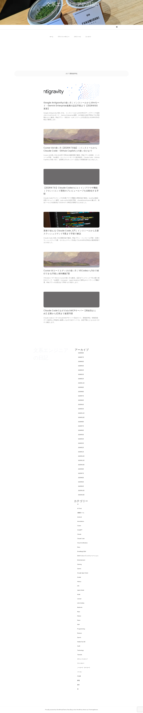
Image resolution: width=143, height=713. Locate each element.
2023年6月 (81, 477)
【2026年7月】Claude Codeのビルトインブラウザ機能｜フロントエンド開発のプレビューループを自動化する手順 (71, 190)
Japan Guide (80, 590)
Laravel (79, 598)
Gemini (79, 568)
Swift (78, 646)
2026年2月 (81, 378)
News (78, 620)
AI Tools (79, 508)
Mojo (78, 611)
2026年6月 (81, 361)
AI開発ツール (80, 512)
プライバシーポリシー (63, 36)
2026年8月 (81, 353)
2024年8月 (81, 421)
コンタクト (88, 36)
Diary (78, 547)
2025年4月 (81, 404)
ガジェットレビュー (82, 659)
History (79, 581)
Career (79, 525)
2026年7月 (81, 357)
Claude (79, 534)
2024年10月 (81, 417)
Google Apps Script (82, 573)
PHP (78, 624)
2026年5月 (81, 366)
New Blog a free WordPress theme (76, 709)
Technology (80, 650)
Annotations (80, 521)
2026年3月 (81, 374)
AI (77, 504)
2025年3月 (81, 409)
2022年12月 (81, 490)
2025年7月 (81, 396)
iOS (78, 586)
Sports (79, 637)
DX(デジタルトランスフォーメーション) (87, 555)
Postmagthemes (93, 709)
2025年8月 (81, 391)
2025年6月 (81, 400)
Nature (79, 616)
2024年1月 (81, 452)
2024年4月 (81, 439)
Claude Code (80, 538)
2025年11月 (81, 383)
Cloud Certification (82, 543)
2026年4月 (81, 370)
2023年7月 (81, 473)
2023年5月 (81, 482)
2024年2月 (81, 447)
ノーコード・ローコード (83, 667)
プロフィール (77, 36)
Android (79, 517)
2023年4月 (81, 486)
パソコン (79, 672)
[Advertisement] (71, 52)
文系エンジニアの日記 (71, 4)
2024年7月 (81, 426)
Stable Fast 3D (81, 641)
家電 (78, 680)
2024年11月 (81, 413)
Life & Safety (80, 603)
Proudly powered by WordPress (54, 709)
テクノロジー (80, 663)
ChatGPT (79, 530)
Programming (81, 629)
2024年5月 (81, 434)
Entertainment (81, 560)
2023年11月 (81, 460)
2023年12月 (81, 456)
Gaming (79, 564)
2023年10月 (81, 464)
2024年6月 (81, 430)
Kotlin (78, 594)
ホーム (51, 36)
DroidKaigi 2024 (81, 551)
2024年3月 (81, 443)
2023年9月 (81, 469)
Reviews (79, 633)
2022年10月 (81, 495)
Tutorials (79, 654)
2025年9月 (81, 387)
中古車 (79, 676)
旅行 (78, 684)
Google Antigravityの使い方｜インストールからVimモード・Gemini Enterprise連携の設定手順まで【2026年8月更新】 (71, 105)
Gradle (79, 577)
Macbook (79, 607)
